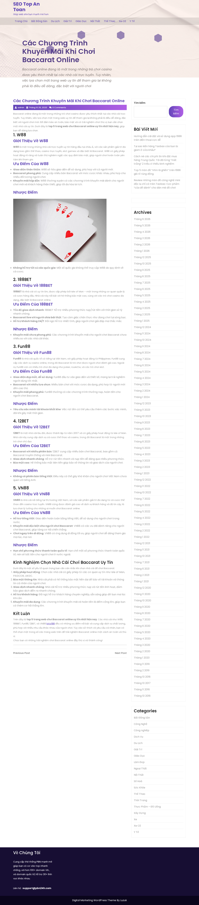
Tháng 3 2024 (142, 384)
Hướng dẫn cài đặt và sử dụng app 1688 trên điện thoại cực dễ (158, 138)
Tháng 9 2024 (142, 346)
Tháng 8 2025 (142, 276)
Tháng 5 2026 (142, 225)
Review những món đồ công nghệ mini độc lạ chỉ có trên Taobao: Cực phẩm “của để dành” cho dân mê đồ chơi (157, 183)
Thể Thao (109, 21)
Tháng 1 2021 (141, 581)
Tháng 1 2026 (142, 251)
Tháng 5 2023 (142, 448)
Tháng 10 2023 (142, 416)
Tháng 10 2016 (142, 696)
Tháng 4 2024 (142, 378)
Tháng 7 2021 (142, 562)
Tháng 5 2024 (142, 371)
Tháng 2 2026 (142, 244)
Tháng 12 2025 (142, 257)
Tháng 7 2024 (142, 359)
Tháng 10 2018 (142, 677)
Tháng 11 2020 (142, 594)
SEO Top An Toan (26, 7)
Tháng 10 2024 (142, 340)
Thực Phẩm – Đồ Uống (147, 806)
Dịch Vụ (138, 737)
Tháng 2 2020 (142, 651)
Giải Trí (67, 21)
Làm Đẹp (139, 762)
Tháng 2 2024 (142, 391)
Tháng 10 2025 (142, 263)
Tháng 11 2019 (142, 664)
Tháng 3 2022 (142, 524)
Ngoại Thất (140, 768)
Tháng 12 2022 (142, 479)
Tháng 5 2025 (142, 295)
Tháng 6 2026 (142, 219)
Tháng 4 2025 (142, 302)
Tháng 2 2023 (142, 467)
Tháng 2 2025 (142, 314)
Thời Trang (140, 800)
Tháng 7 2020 (142, 619)
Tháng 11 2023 (142, 410)
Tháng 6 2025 (142, 289)
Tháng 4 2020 (142, 638)
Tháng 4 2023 (142, 454)
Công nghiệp (141, 730)
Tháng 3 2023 (142, 460)
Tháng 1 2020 (142, 657)
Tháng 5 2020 (142, 632)
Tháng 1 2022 (141, 537)
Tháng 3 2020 (142, 645)
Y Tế (132, 21)
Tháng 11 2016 (142, 689)
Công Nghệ (140, 724)
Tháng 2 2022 (142, 530)
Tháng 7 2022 (142, 499)
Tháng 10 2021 (142, 556)
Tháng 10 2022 (142, 492)
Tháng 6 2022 (142, 505)
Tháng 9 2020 (142, 607)
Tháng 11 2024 (142, 333)
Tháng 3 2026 (142, 238)
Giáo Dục (81, 21)
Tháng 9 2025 (142, 270)
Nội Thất (95, 21)
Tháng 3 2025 (142, 308)
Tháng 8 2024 (142, 352)
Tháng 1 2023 (141, 473)
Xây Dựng (140, 813)
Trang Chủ (21, 21)
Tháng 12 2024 (142, 327)
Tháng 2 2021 (141, 575)
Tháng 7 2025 (142, 282)
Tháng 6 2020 (142, 626)
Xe (135, 819)
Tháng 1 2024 (142, 397)
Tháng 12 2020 (142, 588)
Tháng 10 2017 (142, 683)
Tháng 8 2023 (142, 429)
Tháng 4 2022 (142, 518)
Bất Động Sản (39, 21)
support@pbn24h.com (37, 888)
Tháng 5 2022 (142, 511)
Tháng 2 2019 (141, 670)
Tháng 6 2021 (142, 568)
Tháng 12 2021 (142, 543)
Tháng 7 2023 (142, 435)
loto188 (50, 623)
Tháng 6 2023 (142, 441)
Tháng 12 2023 (142, 403)
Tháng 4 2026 (142, 232)
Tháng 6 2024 (142, 365)
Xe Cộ (122, 21)
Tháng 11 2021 (142, 549)
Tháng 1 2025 (142, 321)
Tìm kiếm (139, 103)
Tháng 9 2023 (142, 422)
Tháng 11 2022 (142, 486)
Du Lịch (55, 21)
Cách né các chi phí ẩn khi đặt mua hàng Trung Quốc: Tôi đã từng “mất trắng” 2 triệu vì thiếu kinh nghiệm (155, 160)
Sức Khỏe (139, 787)
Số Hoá (138, 781)
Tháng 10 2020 (142, 600)
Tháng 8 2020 (142, 613)
